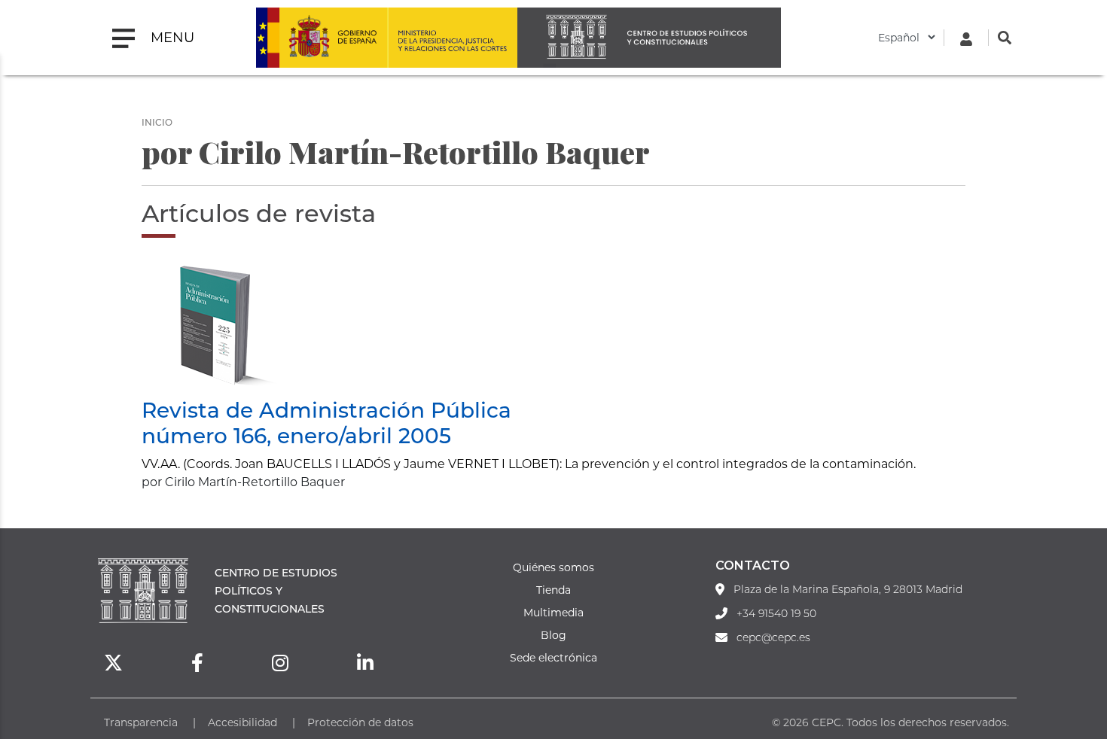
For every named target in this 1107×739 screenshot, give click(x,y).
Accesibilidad (242, 722)
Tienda (553, 589)
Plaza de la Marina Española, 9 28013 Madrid (847, 589)
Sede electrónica (553, 657)
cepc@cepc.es (773, 637)
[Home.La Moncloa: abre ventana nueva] (321, 38)
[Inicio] (649, 38)
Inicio (157, 122)
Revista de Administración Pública (326, 409)
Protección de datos (360, 722)
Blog (553, 635)
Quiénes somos (553, 567)
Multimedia (553, 612)
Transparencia (141, 722)
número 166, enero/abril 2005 (296, 435)
